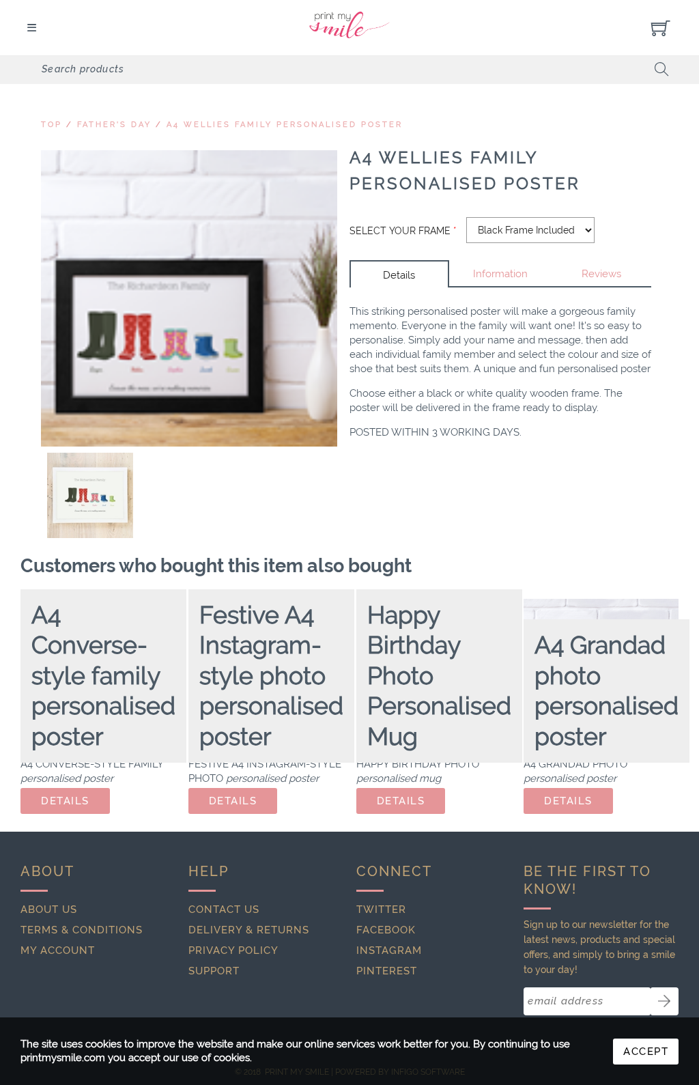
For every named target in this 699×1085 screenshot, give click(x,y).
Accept (645, 1051)
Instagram (389, 950)
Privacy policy (233, 950)
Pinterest (386, 971)
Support (214, 971)
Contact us (223, 909)
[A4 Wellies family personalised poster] (189, 298)
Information (500, 274)
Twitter (381, 909)
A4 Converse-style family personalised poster (103, 675)
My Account (57, 950)
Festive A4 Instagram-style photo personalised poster (271, 675)
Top (51, 124)
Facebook (386, 930)
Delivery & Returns (248, 930)
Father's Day (114, 124)
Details (399, 275)
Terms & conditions (81, 930)
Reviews (601, 274)
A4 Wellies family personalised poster (285, 124)
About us (48, 909)
